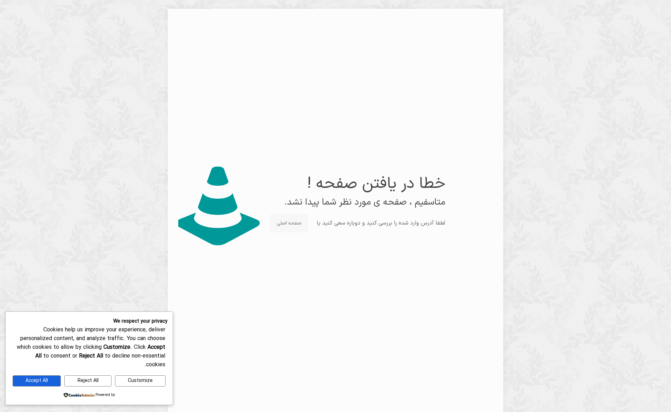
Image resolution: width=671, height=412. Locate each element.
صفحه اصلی (289, 223)
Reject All (88, 380)
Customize (140, 380)
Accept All (37, 380)
